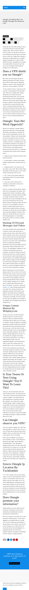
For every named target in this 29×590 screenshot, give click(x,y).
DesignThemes (14, 575)
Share (4, 539)
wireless (5, 36)
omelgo (8, 287)
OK (4, 588)
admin (7, 38)
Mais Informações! (14, 563)
